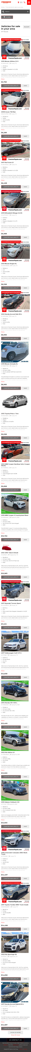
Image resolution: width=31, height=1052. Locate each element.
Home (3, 7)
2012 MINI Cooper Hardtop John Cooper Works (15, 464)
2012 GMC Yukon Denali (9, 552)
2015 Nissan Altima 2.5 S (9, 61)
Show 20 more (15, 1032)
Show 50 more (15, 1035)
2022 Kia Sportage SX (9, 954)
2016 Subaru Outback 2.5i (10, 802)
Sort (27, 27)
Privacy (20, 1049)
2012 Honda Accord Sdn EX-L (11, 314)
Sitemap (25, 1049)
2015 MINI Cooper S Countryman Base (14, 515)
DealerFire (5, 1044)
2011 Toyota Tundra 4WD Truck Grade (14, 905)
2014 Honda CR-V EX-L (9, 703)
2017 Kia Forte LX (7, 162)
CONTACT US (17, 1040)
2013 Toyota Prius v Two (10, 413)
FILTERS (8, 17)
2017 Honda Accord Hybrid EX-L (12, 1004)
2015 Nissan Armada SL (9, 364)
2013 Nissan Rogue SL (9, 263)
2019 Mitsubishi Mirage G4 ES (11, 213)
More (2, 79)
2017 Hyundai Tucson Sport (11, 603)
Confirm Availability (11, 85)
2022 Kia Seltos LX (7, 752)
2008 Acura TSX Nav (8, 112)
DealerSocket (16, 1044)
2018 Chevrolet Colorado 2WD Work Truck (14, 853)
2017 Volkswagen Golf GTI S (11, 653)
